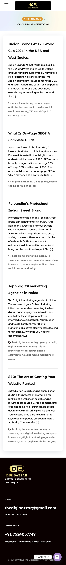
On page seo (41, 181)
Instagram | (24, 541)
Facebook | (11, 541)
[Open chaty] (57, 557)
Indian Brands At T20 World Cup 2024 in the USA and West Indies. (31, 51)
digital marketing (22, 181)
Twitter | (36, 541)
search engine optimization (38, 264)
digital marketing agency (23, 346)
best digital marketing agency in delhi (34, 342)
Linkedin (45, 541)
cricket (16, 103)
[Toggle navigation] (6, 4)
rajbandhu (25, 260)
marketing (27, 103)
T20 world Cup (37, 111)
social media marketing (22, 268)
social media (36, 107)
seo (26, 107)
